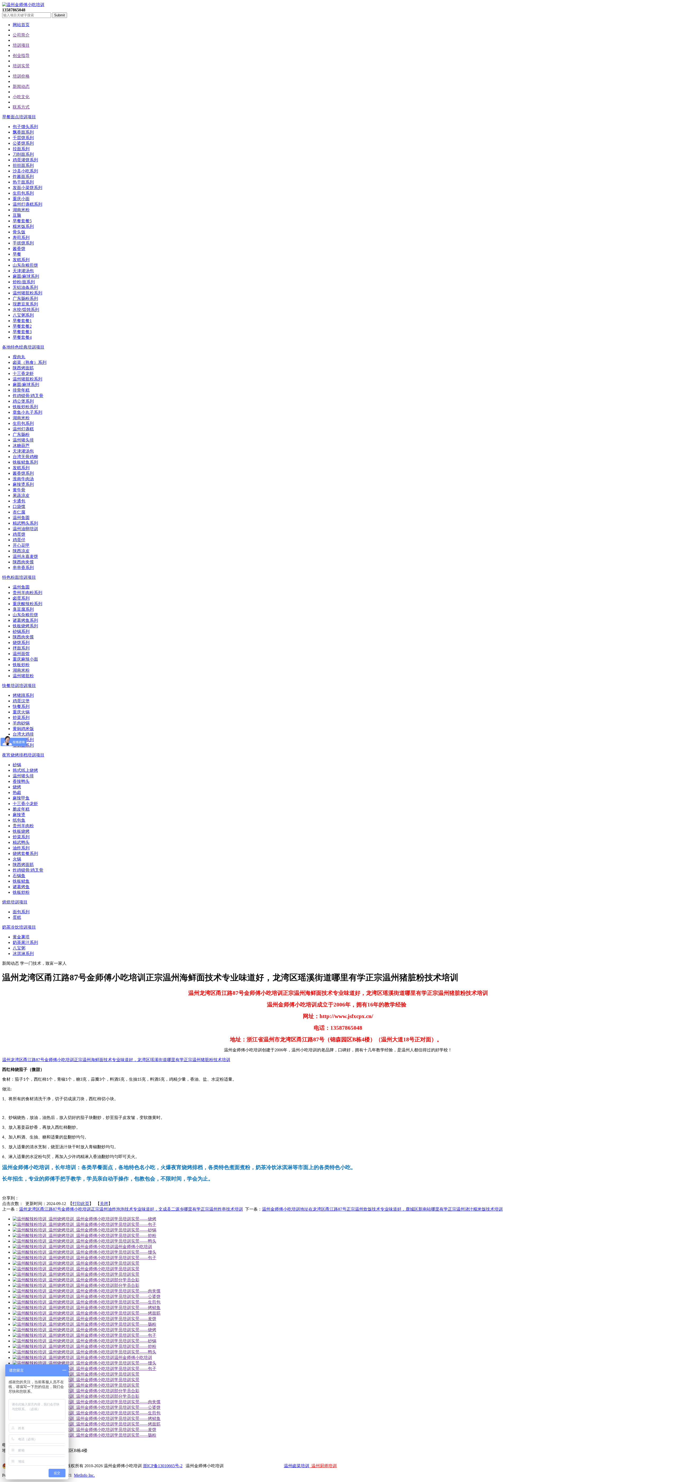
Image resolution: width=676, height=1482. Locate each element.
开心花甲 (21, 545)
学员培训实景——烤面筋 (137, 1313)
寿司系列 (21, 237)
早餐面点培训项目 (19, 117)
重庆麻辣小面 (25, 659)
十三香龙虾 (23, 373)
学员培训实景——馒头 (135, 1252)
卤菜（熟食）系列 (29, 362)
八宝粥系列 (23, 315)
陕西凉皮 (21, 551)
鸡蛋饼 (19, 534)
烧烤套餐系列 (25, 853)
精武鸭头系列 (25, 523)
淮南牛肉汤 (23, 479)
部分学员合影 (126, 1280)
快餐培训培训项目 (19, 685)
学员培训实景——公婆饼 (137, 1296)
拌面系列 (21, 648)
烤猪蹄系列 (23, 695)
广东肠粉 (21, 434)
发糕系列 (21, 259)
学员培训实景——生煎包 (137, 1302)
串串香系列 (23, 567)
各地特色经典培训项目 (23, 347)
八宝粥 (19, 948)
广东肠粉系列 (25, 298)
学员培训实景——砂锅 (135, 1230)
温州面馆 (21, 653)
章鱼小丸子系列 (27, 412)
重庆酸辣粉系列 (27, 603)
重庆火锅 (21, 712)
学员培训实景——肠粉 (135, 1324)
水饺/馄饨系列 (26, 309)
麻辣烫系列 (23, 484)
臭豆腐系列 (23, 609)
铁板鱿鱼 (21, 881)
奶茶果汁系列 (25, 942)
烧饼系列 (21, 642)
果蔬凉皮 (21, 495)
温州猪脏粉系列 (27, 293)
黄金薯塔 (21, 937)
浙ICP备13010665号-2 (162, 1466)
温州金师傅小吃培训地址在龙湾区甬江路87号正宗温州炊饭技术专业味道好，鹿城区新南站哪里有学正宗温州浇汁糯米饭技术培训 (382, 1209)
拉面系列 (21, 149)
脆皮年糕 (21, 809)
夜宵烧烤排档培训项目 (23, 755)
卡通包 (19, 501)
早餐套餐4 (22, 337)
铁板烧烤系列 (25, 626)
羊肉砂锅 (21, 723)
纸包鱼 (19, 820)
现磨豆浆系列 (25, 304)
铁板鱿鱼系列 (25, 462)
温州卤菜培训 (296, 1466)
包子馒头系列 (25, 126)
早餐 (17, 254)
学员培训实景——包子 (135, 1224)
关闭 (104, 1203)
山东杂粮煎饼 (25, 265)
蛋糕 (17, 917)
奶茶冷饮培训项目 (19, 927)
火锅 (17, 859)
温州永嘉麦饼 (25, 556)
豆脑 (17, 215)
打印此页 (80, 1203)
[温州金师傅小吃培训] (23, 4)
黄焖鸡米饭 (23, 728)
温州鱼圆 (21, 517)
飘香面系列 (23, 132)
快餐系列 (21, 706)
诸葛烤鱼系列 (25, 620)
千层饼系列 (23, 137)
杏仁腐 (19, 512)
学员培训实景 (126, 1263)
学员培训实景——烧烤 (135, 1219)
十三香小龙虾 (25, 803)
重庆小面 (21, 198)
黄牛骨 (19, 490)
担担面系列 (23, 165)
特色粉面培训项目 (19, 577)
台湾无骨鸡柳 (25, 456)
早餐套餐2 (22, 326)
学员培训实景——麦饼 (135, 1318)
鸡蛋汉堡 (21, 701)
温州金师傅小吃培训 (133, 1246)
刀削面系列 (23, 154)
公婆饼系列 (23, 143)
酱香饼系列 (23, 473)
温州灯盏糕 (23, 429)
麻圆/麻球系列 (26, 276)
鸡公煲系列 (23, 401)
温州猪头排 (23, 440)
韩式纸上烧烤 (25, 770)
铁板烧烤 (21, 831)
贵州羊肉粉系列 (27, 592)
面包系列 (21, 912)
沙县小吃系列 (25, 171)
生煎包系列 (23, 193)
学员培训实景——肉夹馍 (137, 1291)
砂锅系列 (21, 631)
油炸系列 (21, 848)
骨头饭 (19, 232)
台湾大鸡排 (23, 734)
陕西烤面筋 (23, 368)
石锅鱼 (19, 875)
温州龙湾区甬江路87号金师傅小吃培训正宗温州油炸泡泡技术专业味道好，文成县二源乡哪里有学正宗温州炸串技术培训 (131, 1209)
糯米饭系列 (23, 226)
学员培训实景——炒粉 (135, 1235)
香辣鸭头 (21, 781)
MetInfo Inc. (84, 1475)
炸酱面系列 (23, 176)
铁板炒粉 (21, 664)
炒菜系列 (21, 717)
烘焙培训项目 (14, 902)
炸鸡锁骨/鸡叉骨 (28, 395)
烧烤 (17, 787)
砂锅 (17, 765)
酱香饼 (19, 248)
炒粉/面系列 (24, 282)
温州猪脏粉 (23, 676)
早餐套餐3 (22, 332)
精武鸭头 (21, 842)
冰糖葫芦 (21, 445)
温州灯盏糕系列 (27, 204)
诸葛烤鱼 (21, 887)
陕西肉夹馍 (23, 562)
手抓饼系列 (23, 243)
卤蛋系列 (21, 598)
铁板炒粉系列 (25, 406)
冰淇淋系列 (23, 953)
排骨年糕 (21, 390)
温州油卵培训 (25, 528)
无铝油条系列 (25, 287)
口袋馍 (19, 506)
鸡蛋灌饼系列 (25, 160)
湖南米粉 (21, 210)
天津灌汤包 (23, 271)
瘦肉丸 (19, 357)
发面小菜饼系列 (27, 187)
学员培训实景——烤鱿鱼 (137, 1307)
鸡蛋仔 (19, 540)
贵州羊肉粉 (23, 826)
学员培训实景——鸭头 (135, 1241)
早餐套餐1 (22, 320)
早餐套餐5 (22, 221)
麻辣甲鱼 (21, 798)
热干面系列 (23, 182)
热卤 (17, 792)
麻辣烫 (19, 814)
